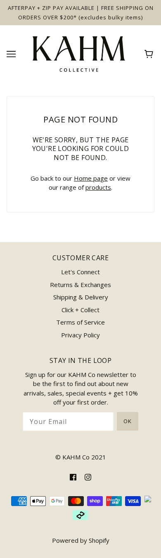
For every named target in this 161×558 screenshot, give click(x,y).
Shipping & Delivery (80, 297)
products (98, 187)
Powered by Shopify (80, 540)
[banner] (79, 53)
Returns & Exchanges (80, 284)
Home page (91, 178)
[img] (73, 477)
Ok (127, 421)
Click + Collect (80, 310)
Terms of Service (80, 322)
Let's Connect (80, 272)
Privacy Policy (80, 335)
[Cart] (150, 54)
